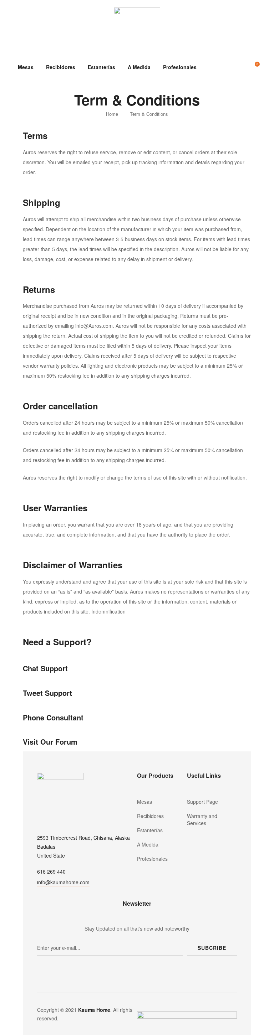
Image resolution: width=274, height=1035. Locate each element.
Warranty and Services (202, 819)
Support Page (202, 801)
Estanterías (101, 67)
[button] (63, 883)
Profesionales (180, 67)
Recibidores (60, 67)
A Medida (139, 67)
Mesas (26, 67)
